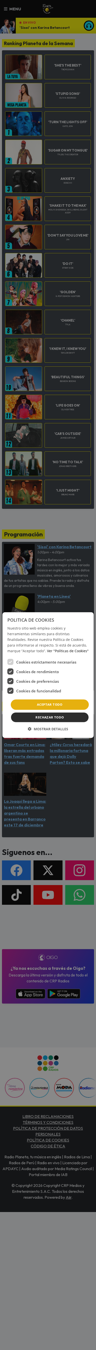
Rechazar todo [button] (49, 717)
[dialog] (48, 675)
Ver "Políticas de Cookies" (68, 651)
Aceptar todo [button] (50, 704)
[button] (48, 729)
